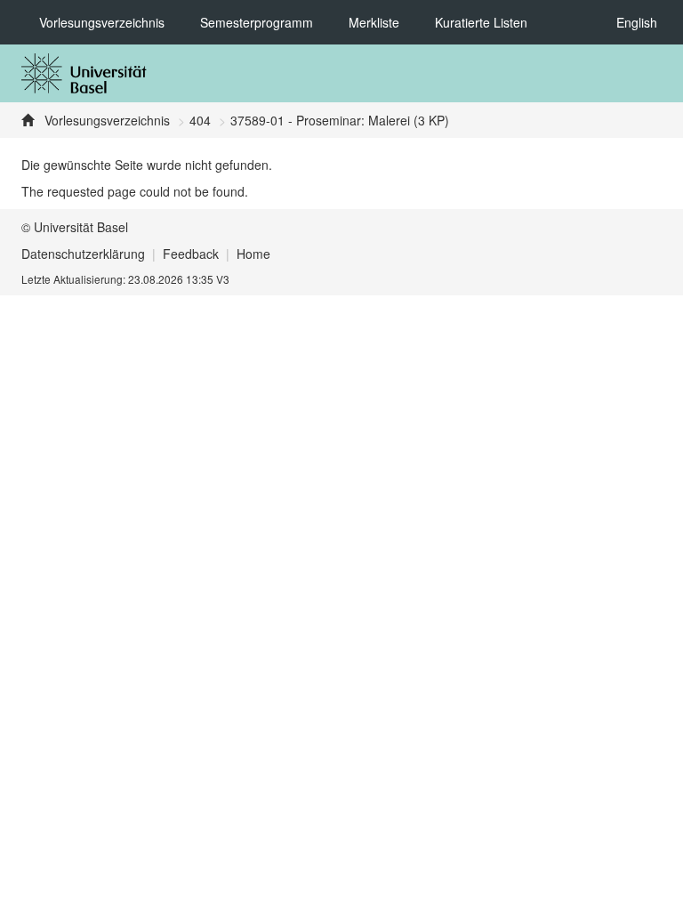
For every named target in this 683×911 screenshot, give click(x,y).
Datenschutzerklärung (83, 253)
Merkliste (374, 22)
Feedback (191, 253)
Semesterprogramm (256, 22)
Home (253, 253)
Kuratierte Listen (481, 22)
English (636, 22)
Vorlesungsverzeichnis (102, 22)
